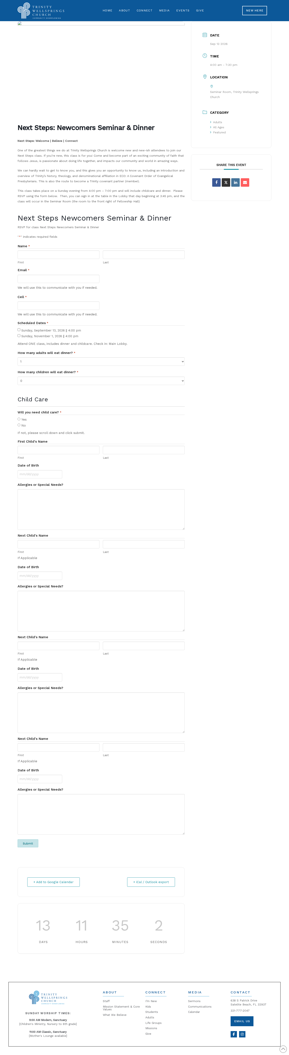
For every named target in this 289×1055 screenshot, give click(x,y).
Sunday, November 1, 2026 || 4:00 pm (49, 336)
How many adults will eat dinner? (46, 353)
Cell (22, 297)
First (21, 262)
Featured (219, 132)
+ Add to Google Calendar (53, 882)
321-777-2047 (240, 1010)
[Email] (245, 182)
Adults (217, 122)
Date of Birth (28, 465)
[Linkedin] (235, 182)
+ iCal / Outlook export (151, 882)
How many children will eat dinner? (48, 372)
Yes (24, 419)
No (23, 425)
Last (106, 262)
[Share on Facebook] (216, 182)
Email (23, 270)
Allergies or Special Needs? (40, 485)
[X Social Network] (226, 182)
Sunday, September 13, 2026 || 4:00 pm (51, 330)
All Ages (218, 127)
